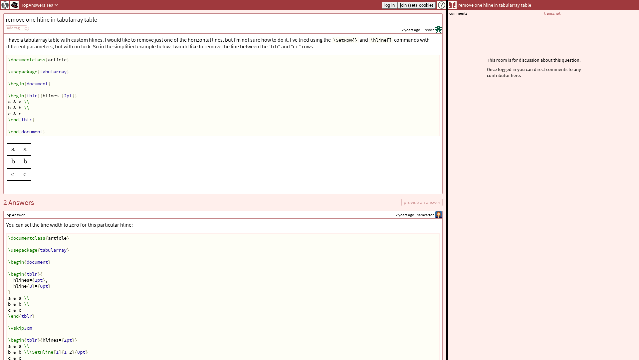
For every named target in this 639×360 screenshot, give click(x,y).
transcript (552, 13)
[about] (441, 5)
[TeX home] (14, 5)
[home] (5, 5)
